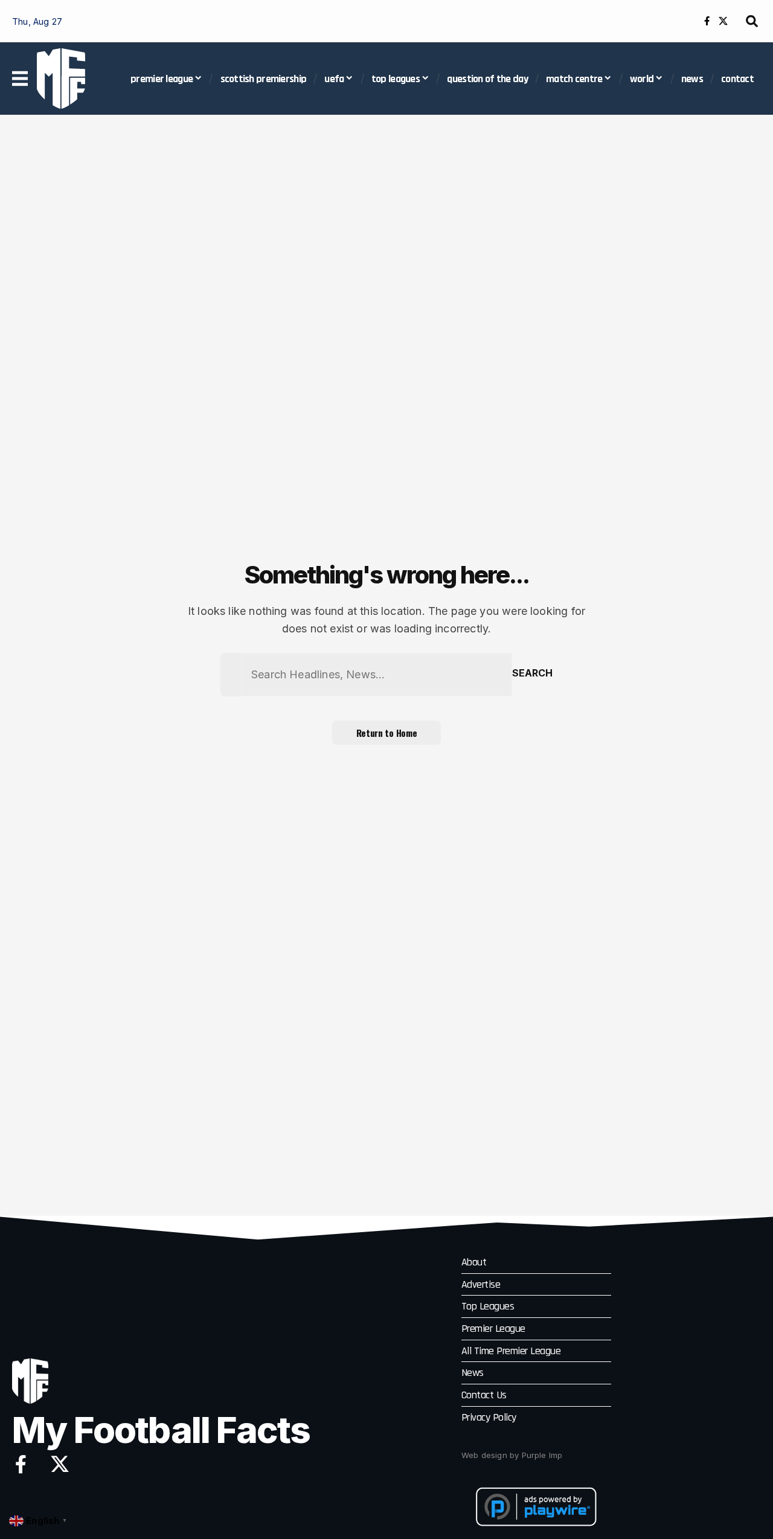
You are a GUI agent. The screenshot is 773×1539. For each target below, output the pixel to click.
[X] (723, 21)
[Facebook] (707, 21)
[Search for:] (377, 674)
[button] (752, 21)
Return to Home (386, 732)
